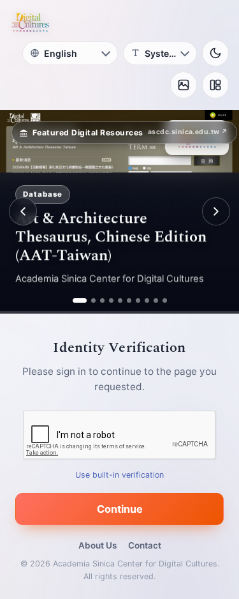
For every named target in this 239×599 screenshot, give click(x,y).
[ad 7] (138, 300)
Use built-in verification (119, 475)
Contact (144, 545)
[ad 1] (75, 300)
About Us (97, 545)
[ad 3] (102, 300)
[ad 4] (111, 300)
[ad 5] (120, 300)
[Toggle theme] (215, 53)
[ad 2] (89, 300)
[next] (216, 211)
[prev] (23, 211)
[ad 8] (147, 300)
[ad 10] (165, 300)
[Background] (183, 85)
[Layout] (215, 85)
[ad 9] (156, 300)
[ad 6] (129, 300)
